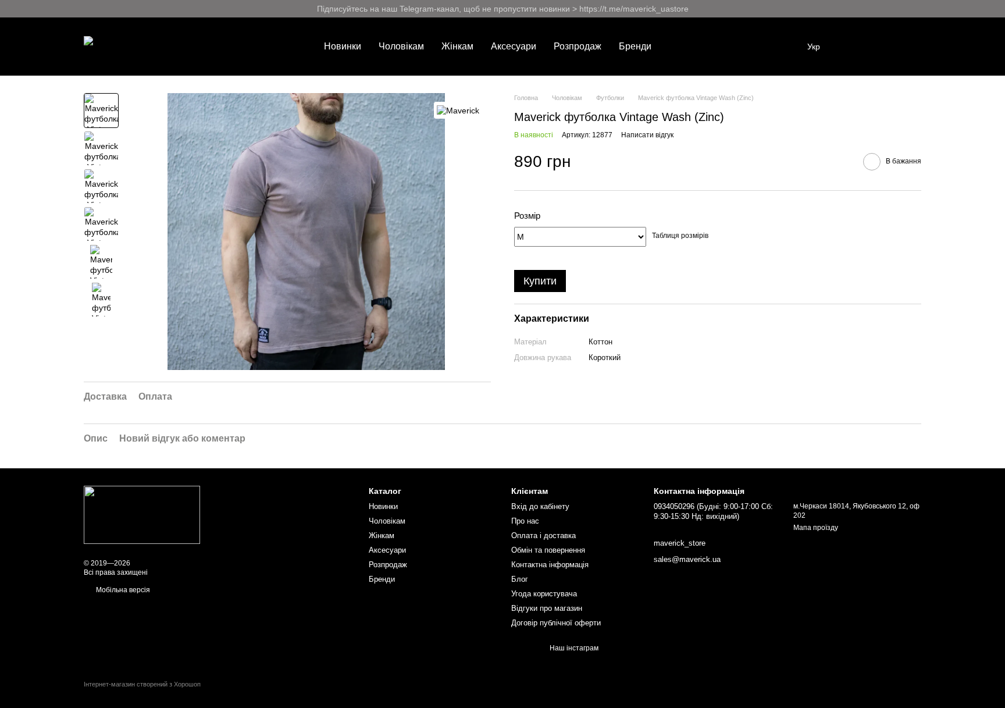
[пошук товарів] (681, 46)
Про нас (525, 521)
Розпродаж (577, 46)
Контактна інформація (550, 564)
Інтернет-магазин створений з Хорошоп (142, 684)
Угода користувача (544, 593)
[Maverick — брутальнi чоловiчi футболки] (142, 514)
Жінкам (457, 46)
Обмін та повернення (548, 550)
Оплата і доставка (543, 535)
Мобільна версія (122, 590)
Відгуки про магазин (546, 608)
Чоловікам (401, 46)
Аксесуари (513, 46)
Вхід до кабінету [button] (540, 506)
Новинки (342, 46)
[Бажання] (851, 46)
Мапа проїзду (815, 528)
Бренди (635, 46)
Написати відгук (647, 135)
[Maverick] (458, 110)
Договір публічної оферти (556, 622)
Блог (519, 579)
